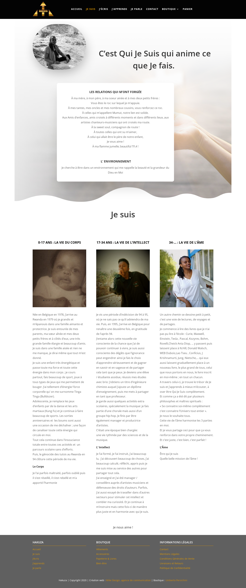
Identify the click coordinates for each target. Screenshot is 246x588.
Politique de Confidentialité (175, 568)
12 (75, 300)
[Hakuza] (59, 306)
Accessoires (102, 554)
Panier (187, 9)
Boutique (169, 9)
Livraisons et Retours (171, 563)
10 (69, 300)
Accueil (76, 9)
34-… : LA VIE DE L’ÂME (186, 243)
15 (206, 300)
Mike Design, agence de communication (128, 580)
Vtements (102, 549)
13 (200, 300)
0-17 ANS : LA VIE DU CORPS (59, 243)
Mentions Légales (169, 554)
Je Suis (90, 9)
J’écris (103, 9)
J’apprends (119, 9)
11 (72, 300)
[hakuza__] (186, 306)
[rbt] (123, 306)
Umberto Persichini (176, 580)
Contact (152, 9)
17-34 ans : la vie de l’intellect (123, 243)
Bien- (101, 563)
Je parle (136, 9)
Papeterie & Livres (106, 558)
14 (203, 300)
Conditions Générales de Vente (177, 558)
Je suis (36, 554)
